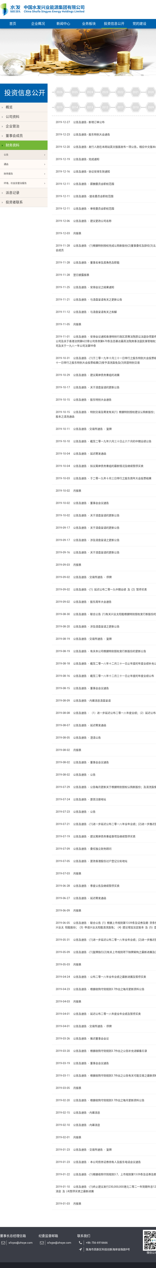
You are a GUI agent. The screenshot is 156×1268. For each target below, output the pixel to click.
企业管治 (12, 126)
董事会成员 (14, 136)
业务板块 (89, 24)
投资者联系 (14, 202)
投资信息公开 (114, 24)
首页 (12, 24)
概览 (9, 107)
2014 (75, 107)
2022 (120, 92)
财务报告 (8, 173)
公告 (6, 154)
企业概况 (38, 24)
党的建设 (139, 24)
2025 (75, 92)
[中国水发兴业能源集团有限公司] (42, 9)
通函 (6, 164)
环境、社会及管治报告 (15, 183)
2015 (60, 107)
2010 (136, 107)
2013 (90, 107)
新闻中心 (63, 24)
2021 (136, 92)
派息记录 (12, 193)
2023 (105, 92)
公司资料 (12, 117)
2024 (90, 92)
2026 (60, 92)
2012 (105, 107)
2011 (120, 107)
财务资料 (12, 145)
